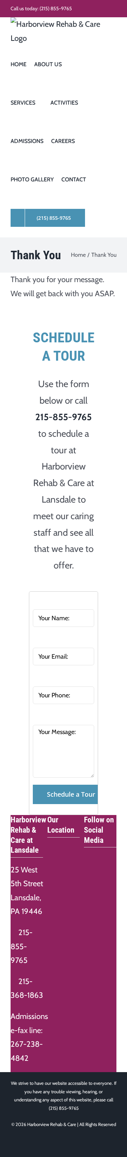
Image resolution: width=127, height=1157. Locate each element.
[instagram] (101, 857)
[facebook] (87, 857)
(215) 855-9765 (56, 8)
